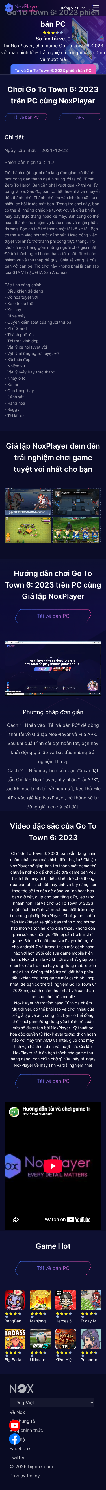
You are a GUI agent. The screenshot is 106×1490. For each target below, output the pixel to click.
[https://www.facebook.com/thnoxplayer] (14, 1439)
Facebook (20, 1448)
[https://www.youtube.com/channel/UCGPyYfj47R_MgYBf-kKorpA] (14, 1425)
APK (80, 117)
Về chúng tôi (23, 1421)
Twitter (17, 1457)
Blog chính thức (26, 1430)
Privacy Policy (25, 1475)
